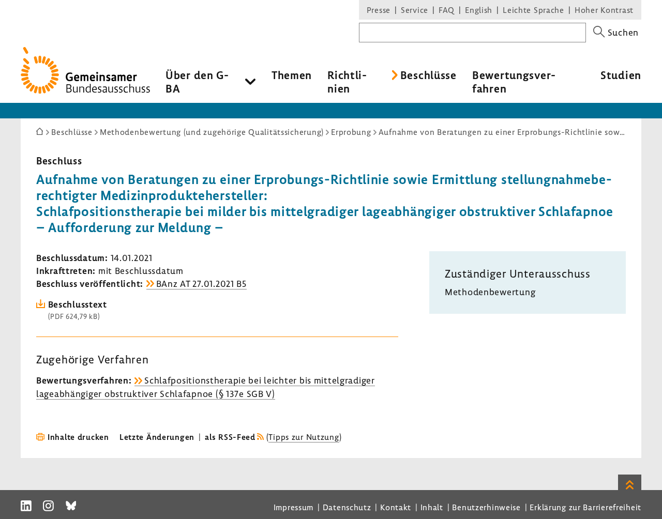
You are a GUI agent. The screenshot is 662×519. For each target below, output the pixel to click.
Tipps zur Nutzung (303, 437)
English (478, 10)
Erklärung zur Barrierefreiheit (585, 507)
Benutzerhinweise (486, 507)
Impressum (293, 507)
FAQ (447, 10)
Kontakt (395, 507)
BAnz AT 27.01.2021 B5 (201, 283)
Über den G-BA (197, 81)
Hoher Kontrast (604, 10)
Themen (292, 75)
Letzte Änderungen (156, 437)
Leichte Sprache (533, 10)
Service (414, 10)
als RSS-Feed (230, 437)
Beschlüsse (428, 75)
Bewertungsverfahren (513, 81)
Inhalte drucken (78, 437)
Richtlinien (347, 81)
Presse (378, 10)
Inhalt (431, 507)
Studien (620, 75)
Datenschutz (347, 507)
